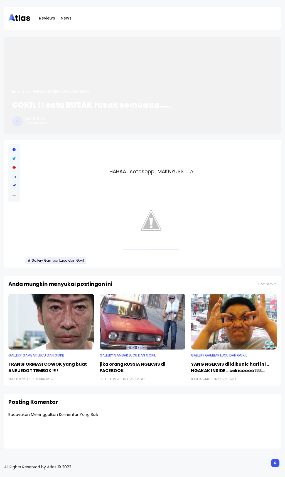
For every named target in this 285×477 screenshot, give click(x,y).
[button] (14, 195)
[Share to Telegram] (14, 185)
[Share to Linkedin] (14, 176)
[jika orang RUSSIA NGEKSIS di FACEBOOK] (142, 322)
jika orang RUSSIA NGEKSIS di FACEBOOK (132, 367)
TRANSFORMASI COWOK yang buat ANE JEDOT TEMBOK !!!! (47, 367)
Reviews (47, 18)
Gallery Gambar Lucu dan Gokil (61, 91)
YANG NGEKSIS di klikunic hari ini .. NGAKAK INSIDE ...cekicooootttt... (230, 367)
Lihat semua (267, 284)
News (66, 18)
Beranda (20, 91)
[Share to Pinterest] (14, 167)
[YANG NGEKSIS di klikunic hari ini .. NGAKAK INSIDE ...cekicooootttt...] (234, 322)
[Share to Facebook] (14, 149)
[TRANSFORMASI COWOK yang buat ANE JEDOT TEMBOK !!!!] (51, 322)
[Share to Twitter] (14, 158)
